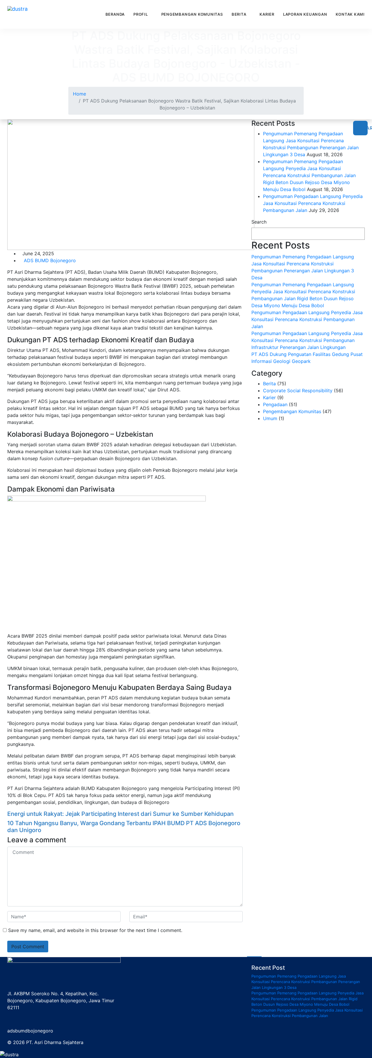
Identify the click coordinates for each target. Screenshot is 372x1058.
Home (79, 94)
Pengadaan (275, 404)
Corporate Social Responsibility (297, 390)
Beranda (115, 14)
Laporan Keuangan (305, 14)
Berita (239, 14)
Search (259, 222)
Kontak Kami (350, 14)
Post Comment (27, 946)
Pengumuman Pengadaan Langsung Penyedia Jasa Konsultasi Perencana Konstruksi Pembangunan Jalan (313, 203)
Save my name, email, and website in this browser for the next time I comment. (95, 930)
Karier (267, 14)
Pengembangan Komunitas (192, 14)
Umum (270, 418)
